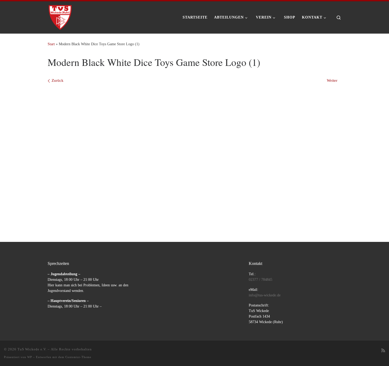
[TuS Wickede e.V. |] (60, 15)
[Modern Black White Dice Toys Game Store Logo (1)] (194, 154)
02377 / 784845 (260, 280)
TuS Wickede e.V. (32, 349)
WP (29, 357)
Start (51, 44)
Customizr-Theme (78, 357)
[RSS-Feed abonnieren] (383, 350)
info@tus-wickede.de (265, 295)
